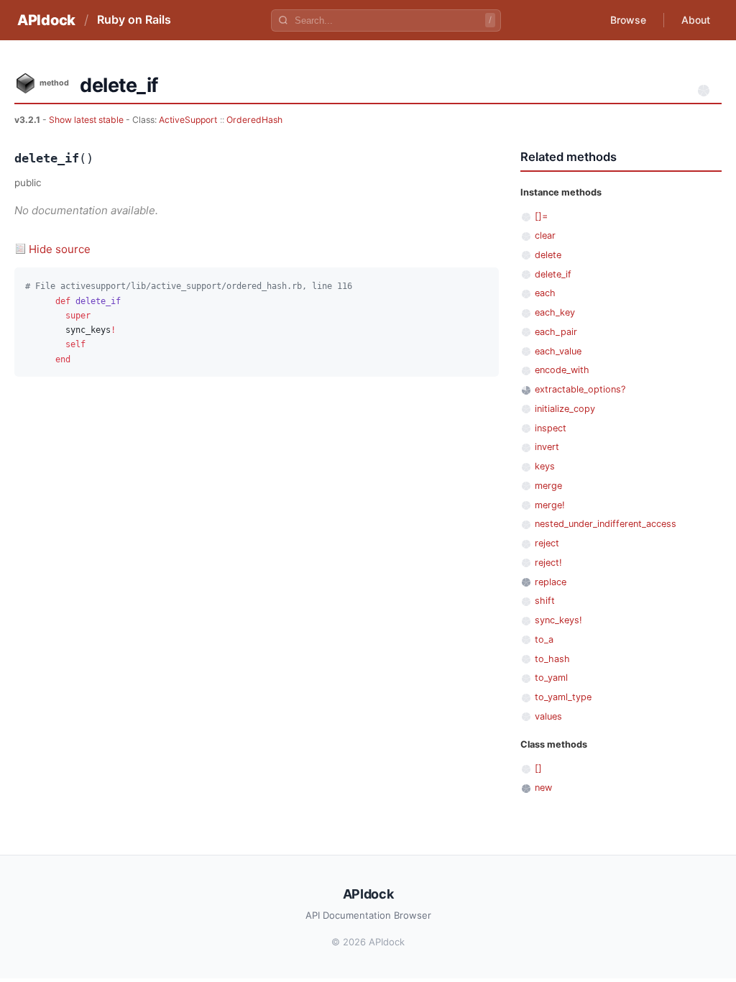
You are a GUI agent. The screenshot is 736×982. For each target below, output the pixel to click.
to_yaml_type (563, 697)
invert (547, 446)
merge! (550, 505)
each (545, 293)
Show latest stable (87, 119)
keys (545, 466)
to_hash (552, 658)
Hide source (60, 249)
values (548, 716)
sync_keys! (558, 620)
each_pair (556, 331)
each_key (555, 312)
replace (550, 582)
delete (548, 254)
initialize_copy (565, 408)
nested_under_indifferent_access (605, 523)
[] (538, 768)
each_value (558, 351)
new (543, 787)
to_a (544, 639)
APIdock (46, 20)
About (695, 20)
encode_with (562, 369)
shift (545, 600)
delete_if (553, 274)
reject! (548, 562)
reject (547, 543)
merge (548, 485)
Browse (628, 20)
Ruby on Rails (134, 19)
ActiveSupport (188, 119)
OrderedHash (254, 119)
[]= (541, 216)
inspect (550, 428)
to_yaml (551, 677)
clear (545, 235)
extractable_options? (580, 389)
